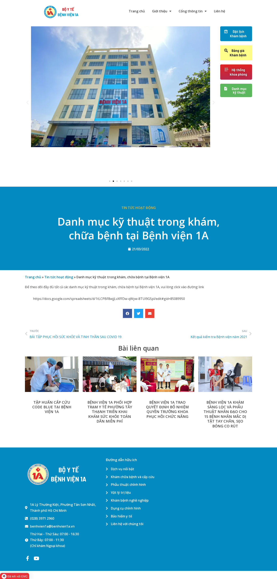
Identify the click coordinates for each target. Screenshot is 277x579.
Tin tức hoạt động (138, 207)
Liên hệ (219, 11)
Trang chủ (137, 11)
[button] (109, 181)
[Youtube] (36, 558)
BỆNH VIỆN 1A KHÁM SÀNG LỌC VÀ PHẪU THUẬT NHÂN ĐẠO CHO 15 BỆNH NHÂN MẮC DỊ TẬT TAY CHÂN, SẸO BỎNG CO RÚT (225, 414)
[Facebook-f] (27, 558)
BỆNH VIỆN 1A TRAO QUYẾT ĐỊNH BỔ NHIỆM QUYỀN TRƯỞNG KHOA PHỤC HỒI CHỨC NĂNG (167, 409)
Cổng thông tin (191, 11)
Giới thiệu (159, 11)
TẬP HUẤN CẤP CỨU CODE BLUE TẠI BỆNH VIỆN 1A (51, 407)
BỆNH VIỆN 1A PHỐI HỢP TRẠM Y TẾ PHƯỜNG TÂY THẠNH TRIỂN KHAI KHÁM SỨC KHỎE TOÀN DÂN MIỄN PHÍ (109, 412)
